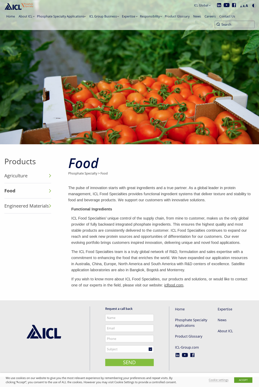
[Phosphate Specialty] (44, 332)
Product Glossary (177, 16)
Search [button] (218, 24)
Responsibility (150, 16)
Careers (210, 16)
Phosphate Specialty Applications (60, 16)
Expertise (128, 16)
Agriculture (15, 175)
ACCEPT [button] (243, 380)
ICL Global (201, 5)
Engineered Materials (26, 206)
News (197, 16)
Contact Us (227, 16)
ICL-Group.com (187, 347)
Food (9, 190)
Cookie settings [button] (218, 380)
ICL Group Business (103, 16)
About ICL (25, 16)
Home (10, 16)
